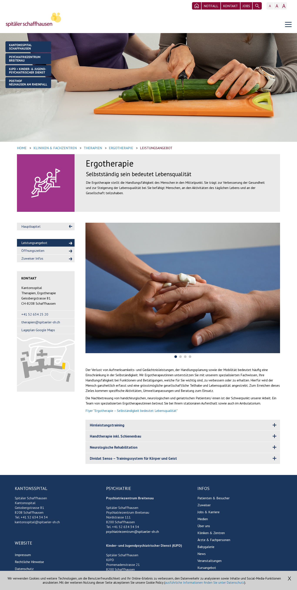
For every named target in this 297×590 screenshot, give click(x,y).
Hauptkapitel (30, 226)
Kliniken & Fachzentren (55, 148)
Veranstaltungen (209, 560)
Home (22, 148)
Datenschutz (24, 569)
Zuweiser (204, 505)
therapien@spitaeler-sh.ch (40, 322)
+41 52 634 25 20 (34, 314)
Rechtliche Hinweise (29, 562)
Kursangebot (206, 567)
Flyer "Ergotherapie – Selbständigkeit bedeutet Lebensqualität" (131, 410)
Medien (202, 519)
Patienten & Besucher (213, 498)
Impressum (23, 555)
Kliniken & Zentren (211, 533)
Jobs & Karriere (208, 512)
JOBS (246, 6)
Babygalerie (205, 547)
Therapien (93, 148)
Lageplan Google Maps (38, 330)
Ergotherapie (121, 148)
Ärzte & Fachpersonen (213, 540)
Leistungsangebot (156, 148)
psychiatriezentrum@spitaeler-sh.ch (132, 531)
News (201, 554)
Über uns (203, 526)
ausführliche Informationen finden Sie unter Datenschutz (204, 582)
